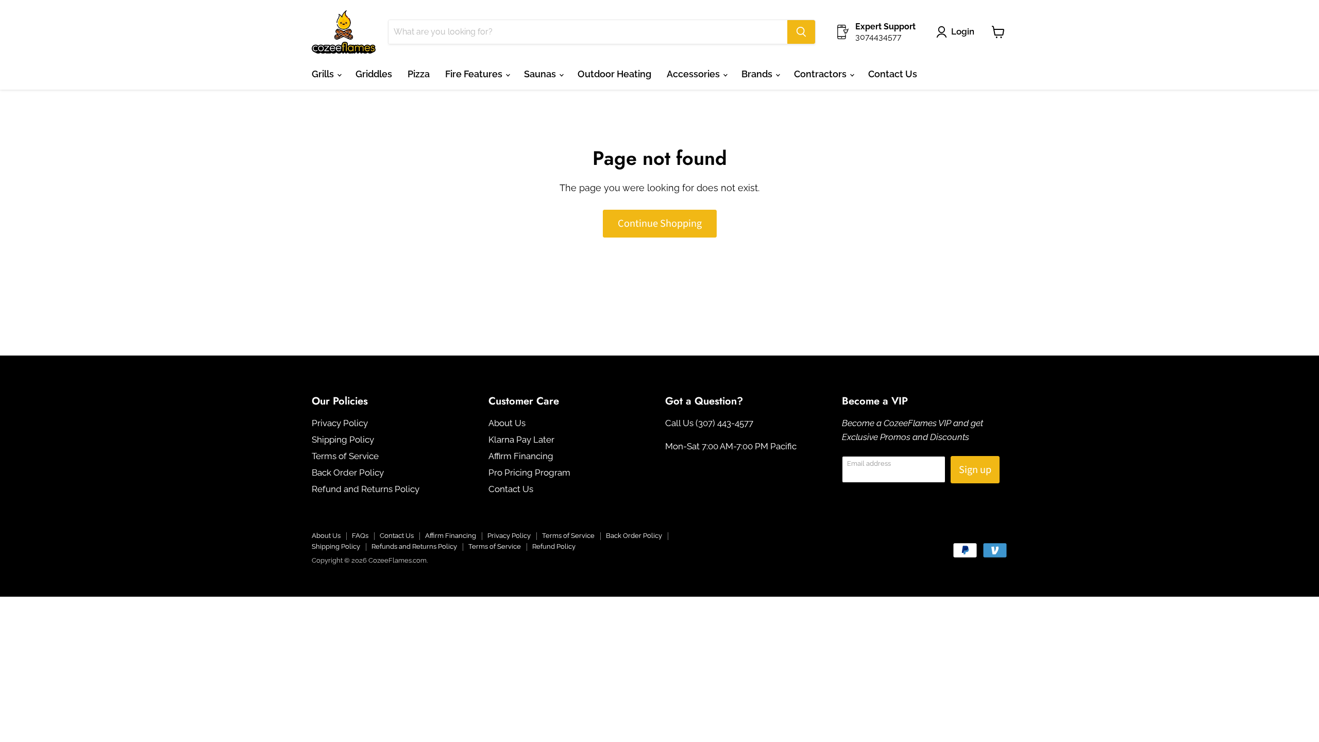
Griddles (374, 74)
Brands (757, 74)
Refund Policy (554, 546)
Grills (324, 74)
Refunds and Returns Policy (414, 546)
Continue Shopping (660, 223)
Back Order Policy (348, 472)
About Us (507, 423)
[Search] (801, 32)
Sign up (975, 469)
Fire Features (474, 74)
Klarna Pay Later (521, 439)
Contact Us (892, 74)
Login (962, 31)
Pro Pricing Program (529, 472)
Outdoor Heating (614, 74)
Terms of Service (345, 456)
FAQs (360, 535)
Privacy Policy (340, 423)
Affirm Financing (520, 456)
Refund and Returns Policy (365, 489)
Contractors (821, 74)
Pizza (419, 74)
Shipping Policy (343, 439)
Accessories (694, 74)
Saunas (541, 74)
